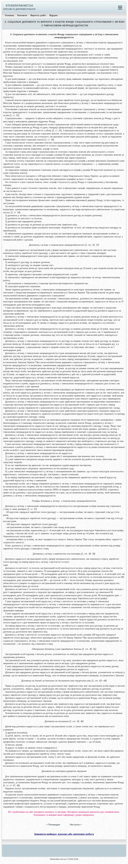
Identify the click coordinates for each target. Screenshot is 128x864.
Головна (9, 15)
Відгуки (54, 15)
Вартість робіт (38, 15)
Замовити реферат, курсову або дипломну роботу (64, 834)
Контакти (22, 15)
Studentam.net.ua (19, 5)
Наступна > (76, 824)
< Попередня (53, 824)
